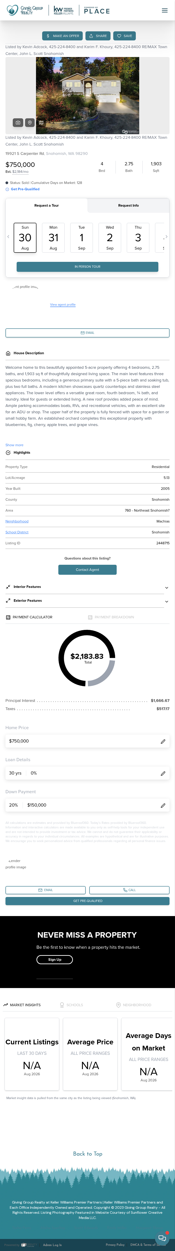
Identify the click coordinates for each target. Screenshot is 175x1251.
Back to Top (87, 1154)
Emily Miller (117, 1228)
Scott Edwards (86, 1228)
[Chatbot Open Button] (162, 1238)
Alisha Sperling (52, 1228)
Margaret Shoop (149, 1228)
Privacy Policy (115, 1245)
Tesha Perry (21, 1228)
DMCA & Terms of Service (148, 1245)
